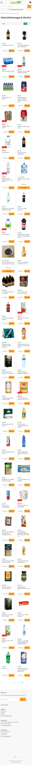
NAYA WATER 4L (6, 234)
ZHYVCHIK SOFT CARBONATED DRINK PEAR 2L (23, 426)
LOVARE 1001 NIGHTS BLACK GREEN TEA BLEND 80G (23, 670)
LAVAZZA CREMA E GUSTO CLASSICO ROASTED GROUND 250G (22, 100)
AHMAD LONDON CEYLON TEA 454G (6, 587)
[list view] (29, 24)
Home (2, 13)
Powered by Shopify (16, 762)
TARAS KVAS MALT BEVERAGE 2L (22, 153)
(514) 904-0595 (7, 716)
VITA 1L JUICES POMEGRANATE (6, 506)
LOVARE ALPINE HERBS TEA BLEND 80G (7, 398)
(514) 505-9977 (7, 725)
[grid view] (25, 24)
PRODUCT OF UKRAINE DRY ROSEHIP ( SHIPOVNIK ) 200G (7, 533)
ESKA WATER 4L (6, 152)
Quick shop (5, 50)
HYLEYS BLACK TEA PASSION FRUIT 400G (23, 398)
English (15, 756)
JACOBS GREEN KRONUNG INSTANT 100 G (24, 588)
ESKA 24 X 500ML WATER (8, 71)
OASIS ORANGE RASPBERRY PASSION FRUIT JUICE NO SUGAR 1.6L (23, 534)
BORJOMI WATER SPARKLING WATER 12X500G (6, 346)
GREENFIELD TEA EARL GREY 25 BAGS (7, 615)
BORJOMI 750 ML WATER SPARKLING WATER (8, 209)
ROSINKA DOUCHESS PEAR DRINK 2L (23, 561)
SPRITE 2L (4, 668)
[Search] (29, 6)
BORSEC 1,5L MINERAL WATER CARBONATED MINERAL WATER (23, 642)
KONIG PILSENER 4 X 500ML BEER (23, 506)
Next (22, 682)
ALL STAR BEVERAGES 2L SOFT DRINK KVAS (24, 46)
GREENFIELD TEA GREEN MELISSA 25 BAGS (8, 480)
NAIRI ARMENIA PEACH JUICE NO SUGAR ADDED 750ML (24, 346)
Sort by (3, 23)
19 (18, 682)
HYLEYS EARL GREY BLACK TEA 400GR (22, 292)
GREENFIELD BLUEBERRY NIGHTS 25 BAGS (8, 561)
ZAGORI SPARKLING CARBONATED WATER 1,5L (23, 453)
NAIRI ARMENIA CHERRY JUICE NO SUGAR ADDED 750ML (24, 236)
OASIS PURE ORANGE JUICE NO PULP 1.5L (23, 263)
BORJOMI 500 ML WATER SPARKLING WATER (24, 72)
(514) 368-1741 (7, 736)
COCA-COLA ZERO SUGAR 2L (22, 209)
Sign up (23, 699)
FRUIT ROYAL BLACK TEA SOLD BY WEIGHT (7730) (8, 263)
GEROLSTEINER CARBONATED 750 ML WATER (7, 180)
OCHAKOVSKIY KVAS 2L (8, 45)
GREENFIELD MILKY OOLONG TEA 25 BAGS (7, 372)
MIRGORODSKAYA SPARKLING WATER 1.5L (23, 372)
